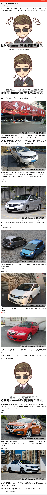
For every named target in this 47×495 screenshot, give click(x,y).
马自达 (2, 312)
